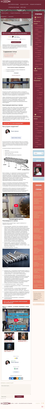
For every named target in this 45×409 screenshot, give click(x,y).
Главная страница (4, 13)
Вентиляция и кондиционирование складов (39, 27)
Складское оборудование (35, 4)
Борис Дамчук (39, 177)
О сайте (16, 403)
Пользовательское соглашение (25, 403)
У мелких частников (10, 71)
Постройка (39, 132)
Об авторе (16, 371)
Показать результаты (16, 75)
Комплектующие (38, 74)
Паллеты (40, 110)
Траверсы (40, 104)
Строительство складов (13, 7)
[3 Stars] (19, 375)
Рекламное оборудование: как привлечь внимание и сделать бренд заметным (38, 250)
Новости (39, 17)
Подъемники (10, 16)
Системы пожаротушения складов (38, 42)
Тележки (39, 76)
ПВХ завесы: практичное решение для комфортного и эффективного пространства (38, 223)
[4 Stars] (20, 375)
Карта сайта (11, 403)
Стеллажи (41, 112)
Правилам (36, 299)
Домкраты (41, 92)
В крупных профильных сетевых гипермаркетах (15, 69)
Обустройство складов (13, 4)
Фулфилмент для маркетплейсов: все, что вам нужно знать (38, 276)
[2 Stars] (18, 375)
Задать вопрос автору (16, 137)
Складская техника (24, 4)
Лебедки (40, 94)
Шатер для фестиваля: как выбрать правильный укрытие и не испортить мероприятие (38, 201)
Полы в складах (40, 130)
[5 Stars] (21, 375)
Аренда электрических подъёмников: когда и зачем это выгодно (38, 207)
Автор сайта (23, 7)
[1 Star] (17, 375)
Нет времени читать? (16, 42)
